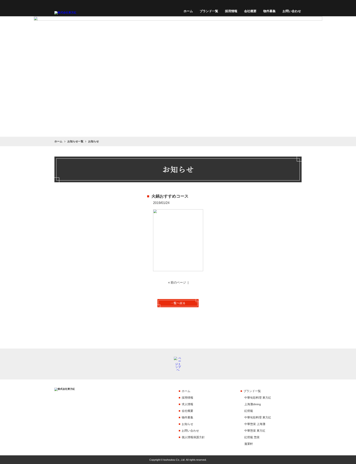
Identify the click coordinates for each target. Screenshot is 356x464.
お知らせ (187, 424)
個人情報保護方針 (193, 437)
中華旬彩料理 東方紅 (257, 397)
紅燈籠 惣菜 (252, 437)
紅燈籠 (248, 410)
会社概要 (250, 11)
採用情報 (231, 11)
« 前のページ (177, 282)
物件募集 (269, 11)
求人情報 (187, 404)
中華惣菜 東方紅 (254, 430)
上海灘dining (252, 404)
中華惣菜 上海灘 (254, 424)
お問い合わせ (291, 11)
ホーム (188, 11)
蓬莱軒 (248, 443)
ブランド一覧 (209, 11)
